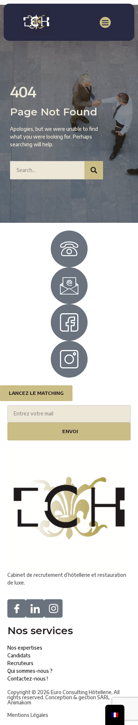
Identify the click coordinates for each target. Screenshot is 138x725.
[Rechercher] (94, 170)
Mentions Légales (27, 715)
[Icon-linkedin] (35, 608)
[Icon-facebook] (16, 608)
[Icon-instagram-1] (53, 608)
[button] (105, 22)
